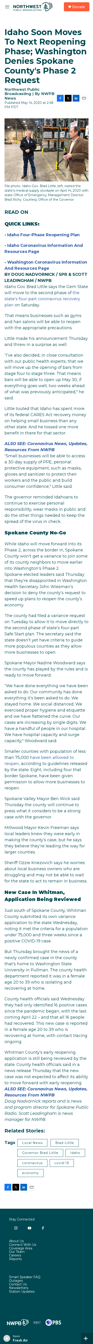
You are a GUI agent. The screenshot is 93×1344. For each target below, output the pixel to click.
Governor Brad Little (40, 1153)
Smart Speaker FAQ (24, 1277)
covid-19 (61, 1163)
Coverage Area (20, 1248)
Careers (15, 1255)
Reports (15, 1259)
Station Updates (22, 1292)
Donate (78, 7)
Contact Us (18, 1284)
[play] (7, 1338)
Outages (16, 1281)
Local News (32, 1143)
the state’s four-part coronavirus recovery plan (42, 298)
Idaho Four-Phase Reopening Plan (43, 234)
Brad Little (64, 1143)
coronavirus (32, 1163)
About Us (16, 1241)
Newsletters (18, 1288)
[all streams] (87, 1338)
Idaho (75, 1153)
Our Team (17, 1252)
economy (30, 1173)
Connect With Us (22, 1245)
